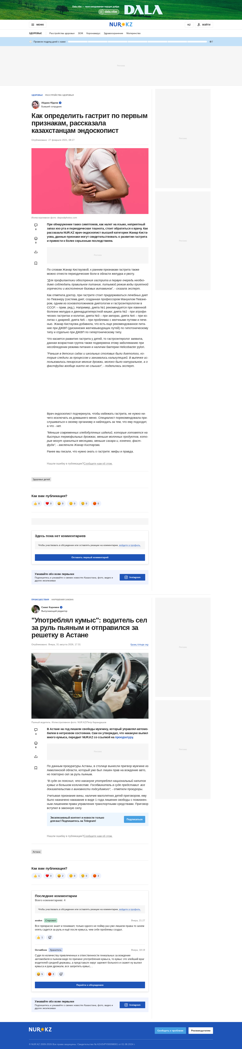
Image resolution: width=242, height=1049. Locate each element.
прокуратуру (124, 737)
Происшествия (40, 599)
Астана (36, 851)
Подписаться (135, 819)
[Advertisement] (121, 65)
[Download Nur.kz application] (121, 10)
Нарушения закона (63, 599)
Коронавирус (93, 33)
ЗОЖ (80, 33)
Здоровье (35, 33)
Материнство (133, 33)
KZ (189, 24)
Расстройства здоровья (62, 33)
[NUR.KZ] (121, 24)
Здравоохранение (113, 33)
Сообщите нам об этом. (98, 463)
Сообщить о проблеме (170, 1030)
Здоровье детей (41, 479)
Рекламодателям (200, 1030)
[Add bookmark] (36, 263)
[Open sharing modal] (35, 252)
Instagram (134, 577)
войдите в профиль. (130, 545)
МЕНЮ (40, 24)
